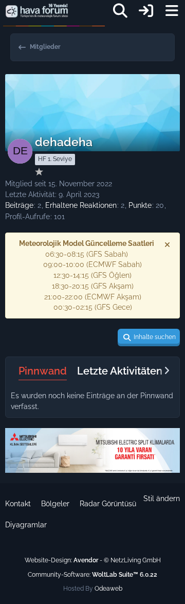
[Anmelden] (146, 11)
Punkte (140, 205)
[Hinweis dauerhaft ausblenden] (168, 244)
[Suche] (120, 11)
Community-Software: (92, 574)
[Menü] (171, 11)
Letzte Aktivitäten (119, 371)
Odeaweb (108, 588)
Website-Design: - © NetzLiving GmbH (93, 560)
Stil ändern (161, 498)
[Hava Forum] (36, 11)
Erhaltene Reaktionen (81, 205)
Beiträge (19, 205)
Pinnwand (42, 371)
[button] (149, 337)
